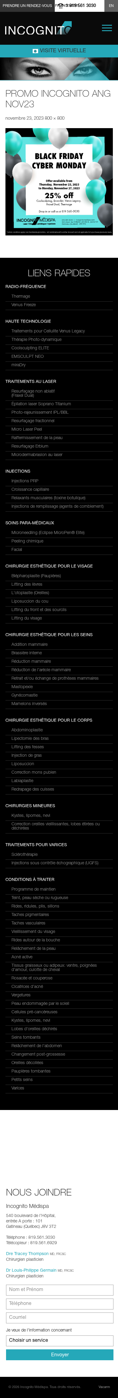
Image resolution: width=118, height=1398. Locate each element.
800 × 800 (54, 118)
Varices (17, 1088)
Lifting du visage (26, 618)
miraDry (18, 365)
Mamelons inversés (29, 704)
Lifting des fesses (27, 747)
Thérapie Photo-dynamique (36, 340)
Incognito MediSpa (38, 27)
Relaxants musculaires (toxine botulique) (48, 498)
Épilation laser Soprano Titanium (41, 404)
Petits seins (22, 1080)
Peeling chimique (27, 541)
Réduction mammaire (31, 662)
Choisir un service (28, 1340)
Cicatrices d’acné (27, 987)
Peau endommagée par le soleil (40, 1004)
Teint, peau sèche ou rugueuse (39, 898)
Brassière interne (26, 653)
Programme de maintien (33, 890)
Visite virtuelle (63, 51)
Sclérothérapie (24, 855)
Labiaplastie (22, 781)
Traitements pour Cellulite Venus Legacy (48, 331)
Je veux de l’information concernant (39, 1330)
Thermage (20, 297)
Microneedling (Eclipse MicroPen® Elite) (47, 533)
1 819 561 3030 (81, 6)
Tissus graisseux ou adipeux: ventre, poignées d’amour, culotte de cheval (54, 968)
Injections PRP (24, 481)
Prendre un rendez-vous (27, 6)
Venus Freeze (23, 305)
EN (111, 6)
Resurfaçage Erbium (29, 447)
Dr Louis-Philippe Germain (31, 1271)
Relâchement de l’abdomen (36, 1046)
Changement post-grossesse (38, 1055)
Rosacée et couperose (31, 978)
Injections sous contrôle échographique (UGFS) (54, 863)
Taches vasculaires (28, 923)
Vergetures (21, 995)
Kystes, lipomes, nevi (30, 816)
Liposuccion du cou (29, 602)
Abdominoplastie (27, 730)
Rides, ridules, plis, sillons (35, 906)
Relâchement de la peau (33, 949)
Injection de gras (26, 756)
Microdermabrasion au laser (36, 455)
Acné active (21, 957)
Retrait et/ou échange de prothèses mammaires (55, 679)
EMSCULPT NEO (27, 357)
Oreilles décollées (27, 1063)
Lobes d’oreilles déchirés (34, 1029)
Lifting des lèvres (26, 585)
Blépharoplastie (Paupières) (36, 576)
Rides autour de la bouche (35, 940)
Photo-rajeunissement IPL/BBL (40, 413)
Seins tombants (26, 1038)
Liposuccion (22, 764)
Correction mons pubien (33, 773)
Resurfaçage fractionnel (32, 421)
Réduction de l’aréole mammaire (41, 670)
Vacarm (104, 1387)
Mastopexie (22, 687)
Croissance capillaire (30, 490)
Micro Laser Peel (26, 430)
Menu (107, 28)
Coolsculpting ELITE (30, 348)
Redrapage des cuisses (32, 790)
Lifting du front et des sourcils (39, 610)
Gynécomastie (24, 696)
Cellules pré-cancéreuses (34, 1012)
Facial (16, 550)
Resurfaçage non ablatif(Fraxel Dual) (33, 394)
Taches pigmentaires (30, 915)
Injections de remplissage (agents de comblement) (57, 507)
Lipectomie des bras (30, 739)
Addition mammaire (29, 645)
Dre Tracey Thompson (27, 1254)
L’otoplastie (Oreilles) (30, 593)
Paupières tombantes (31, 1072)
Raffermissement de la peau (37, 438)
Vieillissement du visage (33, 932)
